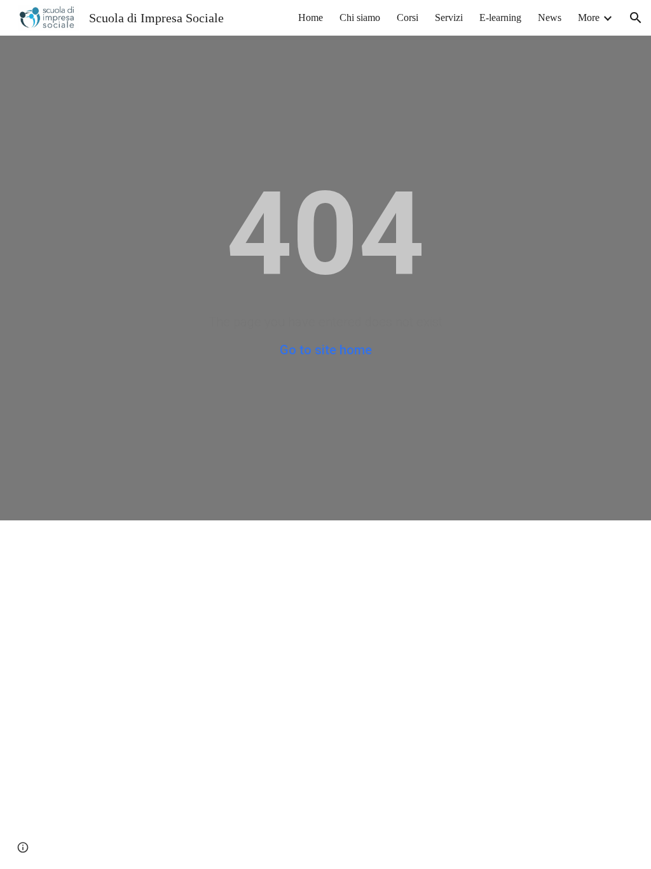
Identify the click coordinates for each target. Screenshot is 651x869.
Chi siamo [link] (359, 17)
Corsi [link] (407, 17)
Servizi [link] (449, 17)
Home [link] (310, 17)
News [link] (549, 17)
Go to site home (326, 350)
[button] (635, 18)
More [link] (589, 17)
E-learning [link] (500, 17)
